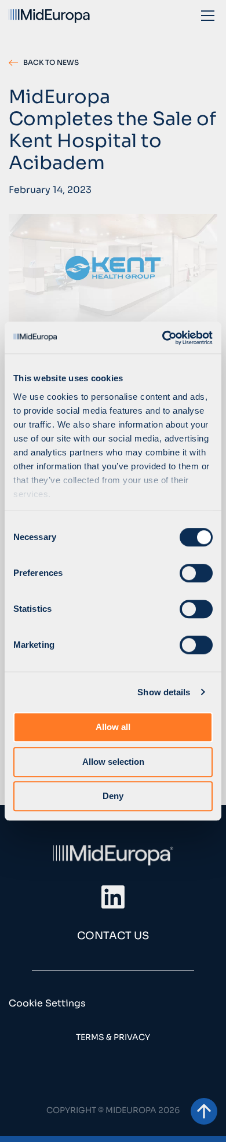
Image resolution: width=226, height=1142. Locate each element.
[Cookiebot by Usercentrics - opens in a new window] (162, 337)
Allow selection (113, 762)
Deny (113, 796)
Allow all (113, 727)
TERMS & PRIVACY (113, 1037)
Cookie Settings (47, 1003)
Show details (163, 692)
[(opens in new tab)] (113, 897)
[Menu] (207, 15)
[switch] (196, 573)
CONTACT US (113, 935)
